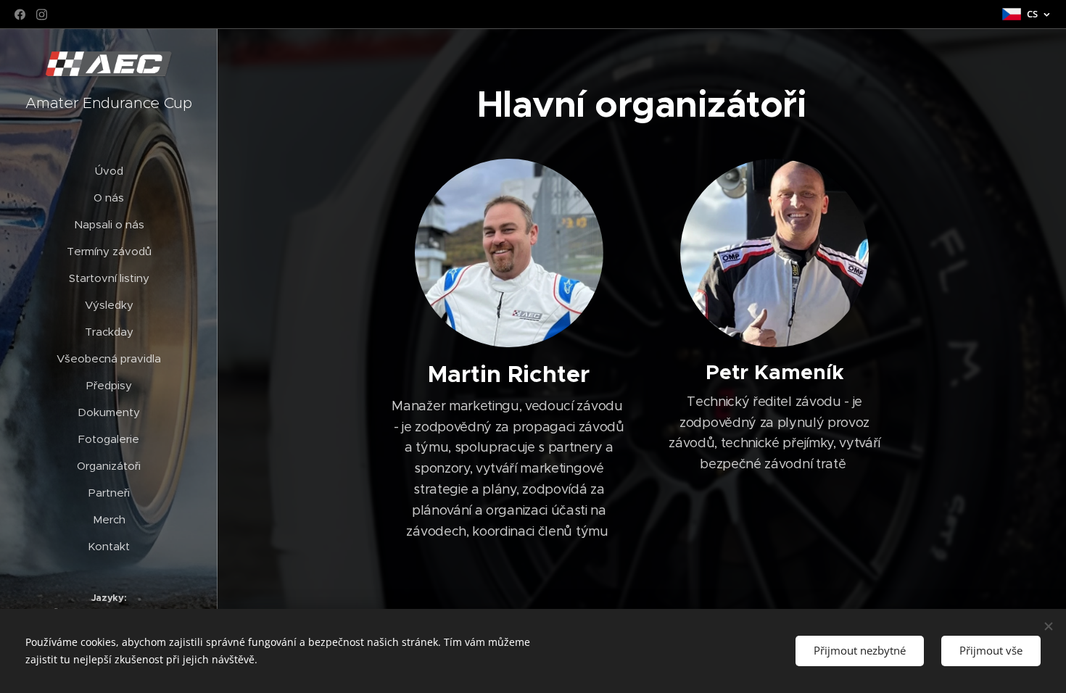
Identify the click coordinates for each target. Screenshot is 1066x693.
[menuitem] (108, 170)
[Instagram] (42, 14)
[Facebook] (20, 14)
